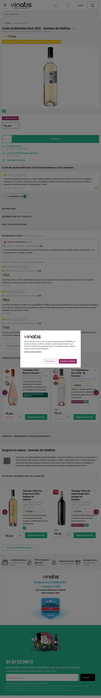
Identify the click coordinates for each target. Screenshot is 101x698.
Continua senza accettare (32, 352)
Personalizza (50, 361)
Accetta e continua (67, 361)
